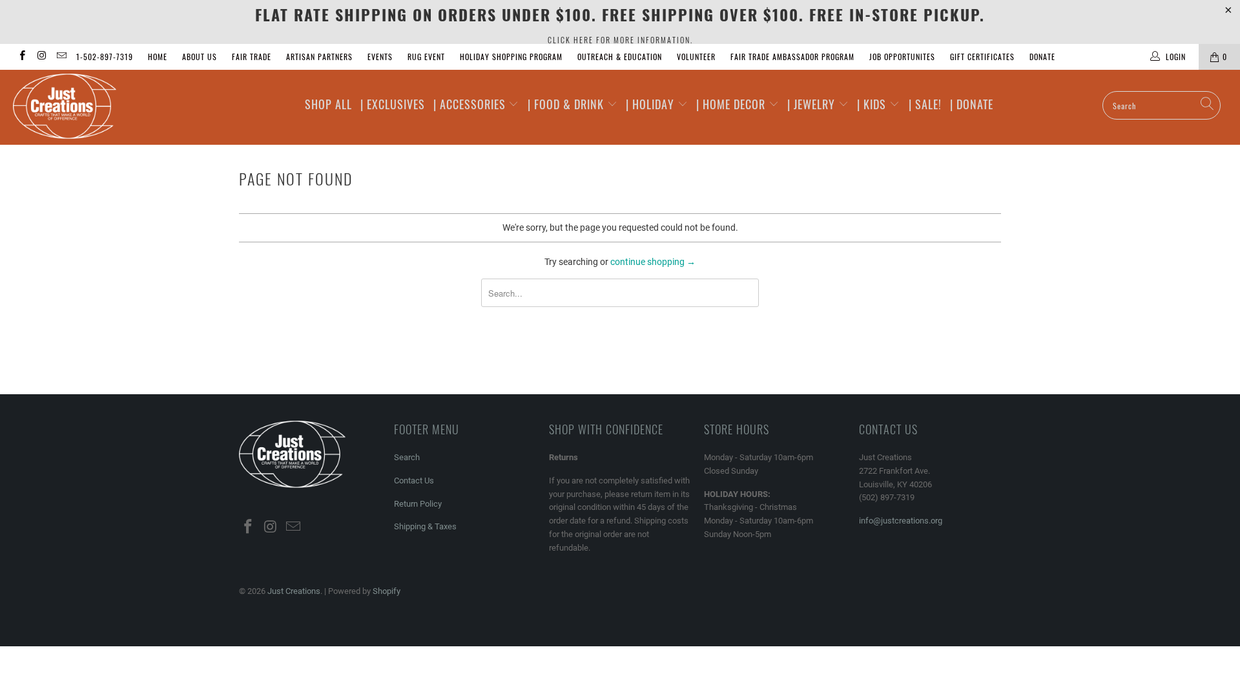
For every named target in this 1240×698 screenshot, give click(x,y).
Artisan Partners (319, 56)
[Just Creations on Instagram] (41, 56)
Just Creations (293, 591)
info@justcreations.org (900, 520)
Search (407, 457)
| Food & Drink (567, 104)
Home (157, 56)
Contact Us (414, 480)
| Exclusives (392, 104)
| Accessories (471, 104)
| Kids (873, 104)
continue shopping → (653, 262)
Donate (1042, 56)
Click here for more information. (620, 39)
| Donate (971, 104)
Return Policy (418, 504)
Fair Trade (251, 56)
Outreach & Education (619, 56)
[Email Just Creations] (61, 56)
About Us (199, 56)
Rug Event (426, 56)
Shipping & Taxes (425, 526)
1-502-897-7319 (104, 56)
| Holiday (651, 104)
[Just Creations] (105, 107)
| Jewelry (812, 104)
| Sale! (925, 104)
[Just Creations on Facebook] (21, 56)
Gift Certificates (982, 56)
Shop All (328, 104)
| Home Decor (732, 104)
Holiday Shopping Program (511, 56)
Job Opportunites (902, 56)
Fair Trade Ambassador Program (792, 56)
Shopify (386, 591)
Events (380, 56)
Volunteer (696, 56)
